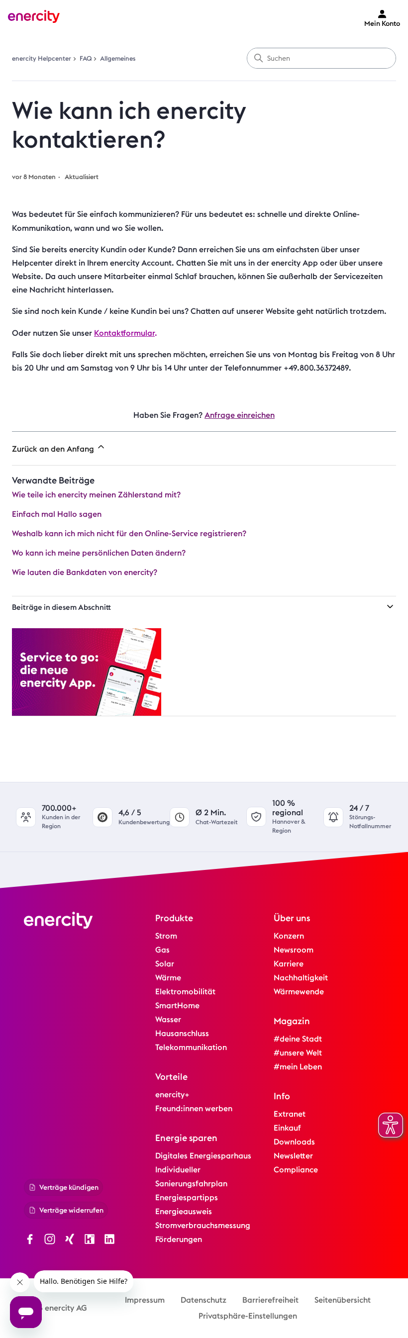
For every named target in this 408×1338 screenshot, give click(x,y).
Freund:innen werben (193, 1108)
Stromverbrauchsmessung (202, 1225)
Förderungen (178, 1239)
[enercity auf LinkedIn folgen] (109, 1240)
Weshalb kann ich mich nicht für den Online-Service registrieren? (129, 533)
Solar (164, 963)
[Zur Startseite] (34, 18)
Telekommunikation (191, 1047)
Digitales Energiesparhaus (203, 1155)
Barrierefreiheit (270, 1300)
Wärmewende (299, 991)
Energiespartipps (186, 1197)
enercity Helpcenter (41, 58)
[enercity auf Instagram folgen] (50, 1240)
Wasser (168, 1019)
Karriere (289, 963)
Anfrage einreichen (239, 415)
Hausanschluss (182, 1033)
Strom (166, 936)
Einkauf (287, 1128)
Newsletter (293, 1155)
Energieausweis (183, 1211)
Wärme (168, 977)
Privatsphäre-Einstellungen (248, 1316)
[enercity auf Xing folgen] (70, 1240)
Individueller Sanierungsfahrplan (191, 1176)
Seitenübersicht (342, 1300)
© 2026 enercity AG (51, 1308)
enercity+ (172, 1094)
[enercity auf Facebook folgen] (30, 1240)
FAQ (86, 58)
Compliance (296, 1169)
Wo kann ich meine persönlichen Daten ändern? (99, 553)
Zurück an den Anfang (54, 449)
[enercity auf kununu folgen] (90, 1240)
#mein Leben (298, 1066)
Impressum (145, 1300)
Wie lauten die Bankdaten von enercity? (84, 572)
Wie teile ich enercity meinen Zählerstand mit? (96, 494)
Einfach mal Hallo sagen (57, 514)
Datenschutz (203, 1300)
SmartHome (177, 1005)
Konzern (289, 936)
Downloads (294, 1142)
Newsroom (293, 950)
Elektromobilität (185, 991)
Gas (162, 950)
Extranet (290, 1114)
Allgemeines (117, 58)
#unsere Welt (298, 1053)
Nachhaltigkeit (301, 977)
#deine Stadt (298, 1039)
